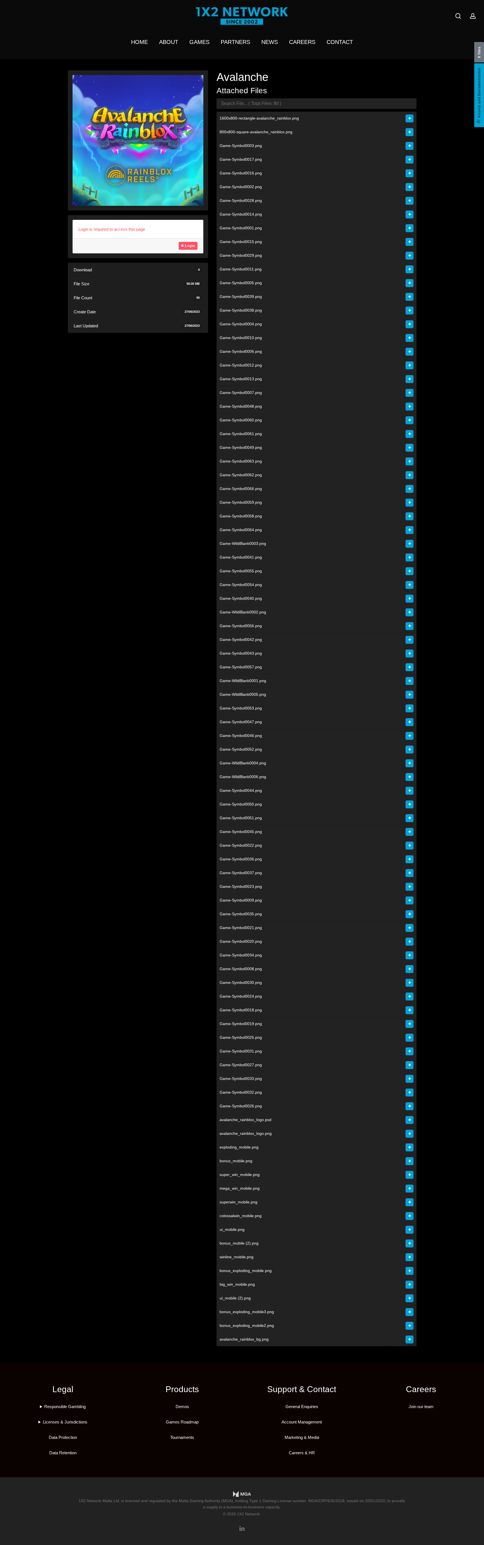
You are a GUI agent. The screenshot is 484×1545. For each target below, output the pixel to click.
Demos (182, 1406)
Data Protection (63, 1437)
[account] (472, 16)
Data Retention (62, 1452)
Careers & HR (302, 1452)
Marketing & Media (302, 1437)
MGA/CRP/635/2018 (326, 1501)
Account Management (301, 1422)
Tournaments (182, 1437)
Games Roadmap (182, 1422)
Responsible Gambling (65, 1406)
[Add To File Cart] (409, 118)
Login (189, 246)
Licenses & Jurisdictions (65, 1422)
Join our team (421, 1406)
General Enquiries (301, 1406)
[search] (458, 16)
